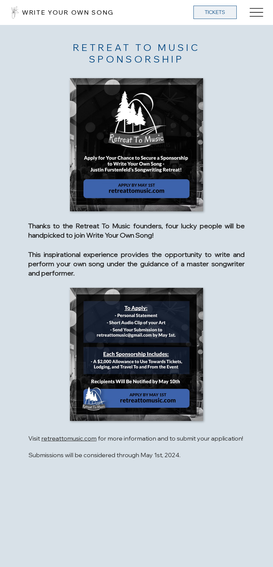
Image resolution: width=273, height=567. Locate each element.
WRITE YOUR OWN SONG (68, 12)
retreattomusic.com (69, 438)
